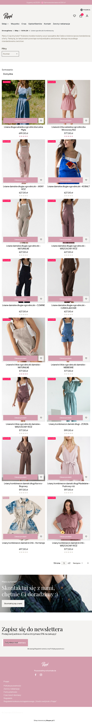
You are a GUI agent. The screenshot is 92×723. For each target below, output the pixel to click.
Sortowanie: (7, 70)
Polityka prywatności (12, 685)
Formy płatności (10, 692)
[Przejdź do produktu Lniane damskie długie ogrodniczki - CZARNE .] (23, 280)
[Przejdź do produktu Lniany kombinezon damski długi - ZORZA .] (68, 399)
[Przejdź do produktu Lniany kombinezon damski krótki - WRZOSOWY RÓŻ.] (68, 518)
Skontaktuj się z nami (13, 603)
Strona (57, 563)
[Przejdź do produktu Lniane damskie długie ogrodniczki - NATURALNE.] (23, 221)
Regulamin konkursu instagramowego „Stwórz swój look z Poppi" (30, 701)
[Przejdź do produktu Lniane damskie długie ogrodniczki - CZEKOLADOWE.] (68, 280)
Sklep (17, 30)
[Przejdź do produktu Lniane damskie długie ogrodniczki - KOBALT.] (68, 161)
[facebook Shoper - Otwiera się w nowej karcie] (35, 674)
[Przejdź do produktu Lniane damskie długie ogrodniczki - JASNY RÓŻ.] (23, 161)
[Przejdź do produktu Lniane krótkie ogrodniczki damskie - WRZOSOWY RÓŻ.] (23, 399)
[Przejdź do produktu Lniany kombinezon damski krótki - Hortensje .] (23, 518)
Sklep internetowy (43, 720)
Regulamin (8, 698)
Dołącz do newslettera (16, 642)
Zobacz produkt (20, 121)
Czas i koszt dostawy (12, 695)
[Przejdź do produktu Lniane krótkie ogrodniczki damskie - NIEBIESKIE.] (68, 340)
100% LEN (24, 30)
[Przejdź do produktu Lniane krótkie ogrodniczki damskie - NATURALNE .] (23, 340)
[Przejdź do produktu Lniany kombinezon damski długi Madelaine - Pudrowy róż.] (68, 458)
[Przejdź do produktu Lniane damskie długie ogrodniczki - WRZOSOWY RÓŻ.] (68, 221)
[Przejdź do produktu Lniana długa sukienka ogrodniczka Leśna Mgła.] (23, 102)
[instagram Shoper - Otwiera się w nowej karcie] (41, 674)
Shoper (18, 712)
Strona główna (7, 30)
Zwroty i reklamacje (12, 689)
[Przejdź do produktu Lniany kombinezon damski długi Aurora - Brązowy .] (23, 458)
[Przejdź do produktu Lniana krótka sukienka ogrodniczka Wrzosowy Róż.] (68, 102)
